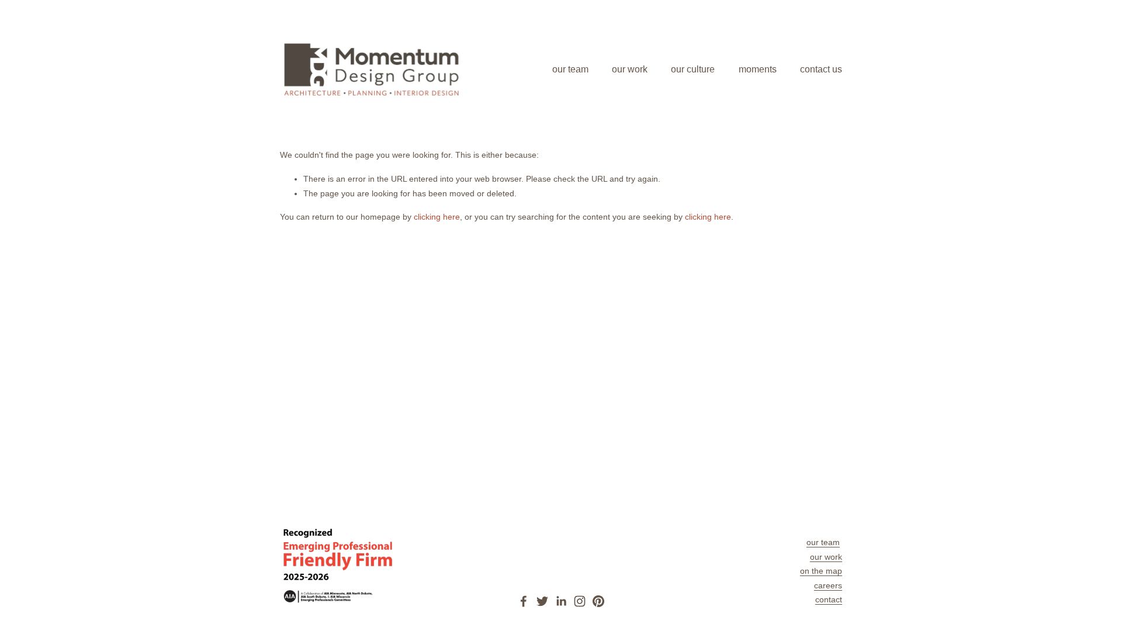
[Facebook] (523, 601)
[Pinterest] (598, 601)
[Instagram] (580, 601)
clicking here (437, 217)
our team (570, 69)
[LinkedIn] (561, 601)
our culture (693, 69)
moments (758, 69)
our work (629, 69)
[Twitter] (542, 601)
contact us (821, 69)
